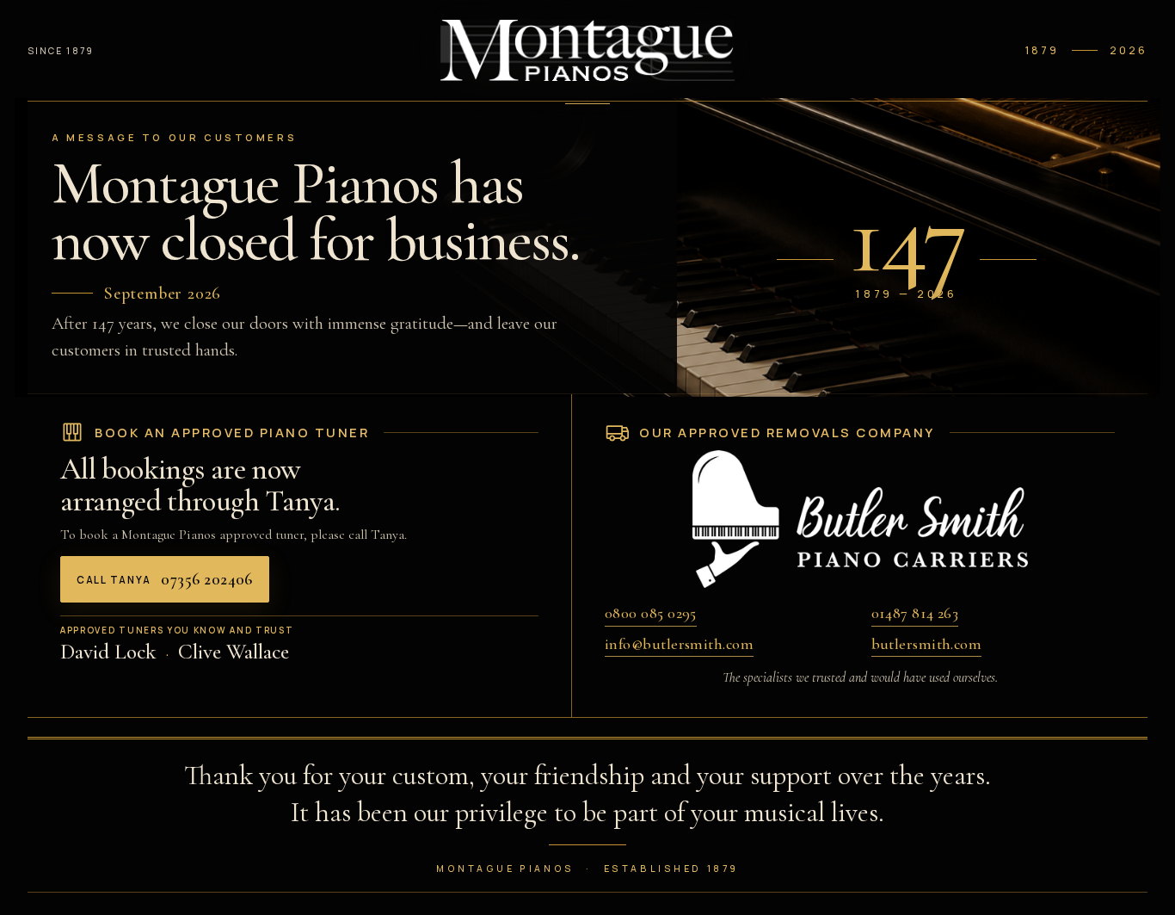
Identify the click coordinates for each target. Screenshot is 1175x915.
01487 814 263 (915, 612)
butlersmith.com (926, 643)
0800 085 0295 (651, 612)
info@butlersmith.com (679, 643)
